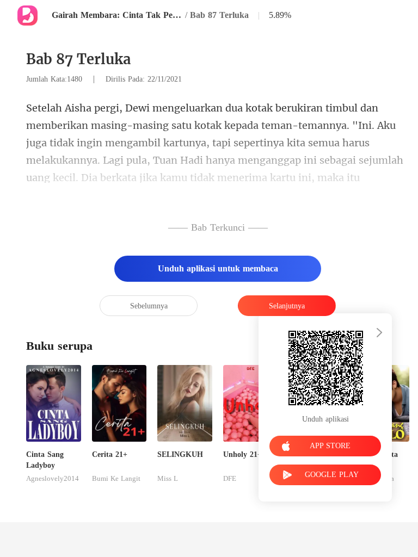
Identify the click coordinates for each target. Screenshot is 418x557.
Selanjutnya (287, 306)
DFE (229, 478)
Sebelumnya (149, 306)
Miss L (167, 478)
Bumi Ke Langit (116, 478)
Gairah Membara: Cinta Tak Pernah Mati (117, 15)
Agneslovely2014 (52, 478)
